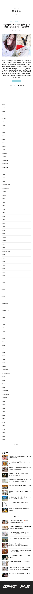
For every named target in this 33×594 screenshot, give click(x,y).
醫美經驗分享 (4, 397)
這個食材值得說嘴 (5, 394)
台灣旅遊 (3, 233)
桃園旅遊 (3, 338)
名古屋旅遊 (4, 237)
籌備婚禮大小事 (5, 160)
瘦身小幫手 (4, 366)
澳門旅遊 (3, 363)
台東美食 (3, 226)
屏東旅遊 (3, 282)
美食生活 (3, 108)
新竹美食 (3, 317)
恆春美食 (3, 293)
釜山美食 (3, 411)
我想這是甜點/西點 (5, 307)
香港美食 (3, 143)
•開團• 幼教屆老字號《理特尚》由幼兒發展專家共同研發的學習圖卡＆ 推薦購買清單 (19, 568)
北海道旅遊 (4, 191)
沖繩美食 (3, 349)
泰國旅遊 (3, 356)
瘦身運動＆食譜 (5, 369)
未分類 (3, 122)
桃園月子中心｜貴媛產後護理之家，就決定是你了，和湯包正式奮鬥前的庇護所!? (20, 480)
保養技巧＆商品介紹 (6, 184)
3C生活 (3, 170)
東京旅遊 (3, 331)
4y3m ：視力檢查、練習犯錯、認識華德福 (18, 538)
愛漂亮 (8, 21)
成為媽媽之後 (4, 300)
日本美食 (3, 324)
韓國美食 (3, 422)
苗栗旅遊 (3, 380)
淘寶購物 (3, 359)
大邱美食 (3, 265)
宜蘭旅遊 (3, 275)
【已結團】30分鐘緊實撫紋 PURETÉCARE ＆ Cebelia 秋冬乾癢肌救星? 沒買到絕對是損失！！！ (19, 545)
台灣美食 (3, 125)
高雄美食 (3, 439)
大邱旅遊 (3, 261)
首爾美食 (3, 429)
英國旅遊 (3, 387)
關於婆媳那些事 (5, 167)
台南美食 (3, 129)
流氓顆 (20, 30)
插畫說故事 (4, 156)
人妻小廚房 (4, 146)
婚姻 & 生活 (4, 101)
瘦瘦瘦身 (3, 111)
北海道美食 (4, 195)
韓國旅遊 (3, 418)
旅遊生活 (3, 104)
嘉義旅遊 (3, 244)
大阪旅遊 (3, 268)
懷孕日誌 (3, 296)
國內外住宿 (4, 118)
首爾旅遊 (3, 425)
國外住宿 (3, 247)
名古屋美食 (4, 240)
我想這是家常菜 (5, 303)
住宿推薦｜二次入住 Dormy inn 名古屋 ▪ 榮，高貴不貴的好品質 (19, 474)
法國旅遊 (3, 352)
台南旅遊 (3, 219)
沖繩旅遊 (3, 345)
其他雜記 (3, 150)
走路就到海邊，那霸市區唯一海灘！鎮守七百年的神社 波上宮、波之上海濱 (20, 497)
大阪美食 (3, 272)
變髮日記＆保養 (5, 390)
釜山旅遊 (3, 408)
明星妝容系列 (4, 328)
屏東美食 (3, 286)
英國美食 (3, 139)
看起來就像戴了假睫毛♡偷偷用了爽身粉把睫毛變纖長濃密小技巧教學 (20, 468)
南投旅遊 (3, 202)
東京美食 (3, 335)
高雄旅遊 (3, 436)
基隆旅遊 (3, 254)
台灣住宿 (3, 230)
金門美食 (3, 404)
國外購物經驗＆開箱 (6, 251)
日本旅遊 (3, 321)
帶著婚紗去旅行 (5, 153)
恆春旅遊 (3, 289)
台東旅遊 (3, 223)
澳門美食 (3, 136)
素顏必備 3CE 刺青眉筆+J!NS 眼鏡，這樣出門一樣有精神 (16, 26)
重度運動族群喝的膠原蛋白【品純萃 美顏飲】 (19, 561)
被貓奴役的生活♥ (5, 163)
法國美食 (3, 132)
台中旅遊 (3, 205)
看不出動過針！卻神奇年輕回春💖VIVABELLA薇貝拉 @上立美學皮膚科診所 (19, 521)
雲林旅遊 (3, 415)
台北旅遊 (3, 212)
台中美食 (3, 209)
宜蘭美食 (3, 279)
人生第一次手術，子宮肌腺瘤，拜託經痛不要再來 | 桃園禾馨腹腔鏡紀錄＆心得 (19, 527)
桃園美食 (3, 342)
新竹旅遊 (3, 314)
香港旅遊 (3, 432)
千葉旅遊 (3, 198)
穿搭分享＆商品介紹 (22, 21)
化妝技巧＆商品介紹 (14, 21)
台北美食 (3, 216)
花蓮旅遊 (3, 376)
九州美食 (3, 177)
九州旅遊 (3, 174)
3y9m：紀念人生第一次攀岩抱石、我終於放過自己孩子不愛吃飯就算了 (19, 550)
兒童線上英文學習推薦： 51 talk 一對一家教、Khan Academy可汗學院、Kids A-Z (19, 533)
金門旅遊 (3, 401)
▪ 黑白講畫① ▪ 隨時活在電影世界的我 (18, 503)
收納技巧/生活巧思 (5, 310)
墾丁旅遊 (3, 258)
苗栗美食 (3, 383)
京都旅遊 (3, 181)
